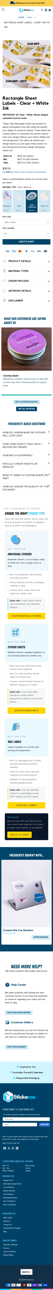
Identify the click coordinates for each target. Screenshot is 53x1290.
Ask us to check (19, 834)
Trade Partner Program (11, 1228)
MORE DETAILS (41, 937)
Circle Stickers (8, 1187)
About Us (6, 1221)
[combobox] (27, 222)
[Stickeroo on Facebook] (4, 1149)
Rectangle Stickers (10, 1198)
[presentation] (4, 201)
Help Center (7, 1218)
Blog (5, 1231)
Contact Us (7, 1225)
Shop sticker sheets (26, 710)
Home (21, 17)
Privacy (6, 1248)
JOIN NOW (44, 1124)
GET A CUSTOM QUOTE (26, 402)
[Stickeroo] (26, 9)
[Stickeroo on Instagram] (13, 1149)
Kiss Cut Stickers (9, 1205)
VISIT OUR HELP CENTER (18, 1013)
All (30, 17)
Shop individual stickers (26, 616)
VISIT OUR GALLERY (16, 1047)
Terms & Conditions (10, 1245)
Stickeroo (30, 1280)
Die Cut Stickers (9, 1201)
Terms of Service (9, 1252)
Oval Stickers (8, 1194)
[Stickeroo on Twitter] (9, 1149)
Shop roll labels (26, 805)
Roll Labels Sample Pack (12, 1184)
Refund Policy (8, 1255)
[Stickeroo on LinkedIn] (17, 1149)
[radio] (6, 201)
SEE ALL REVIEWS (26, 409)
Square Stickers (9, 1191)
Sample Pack (8, 1180)
